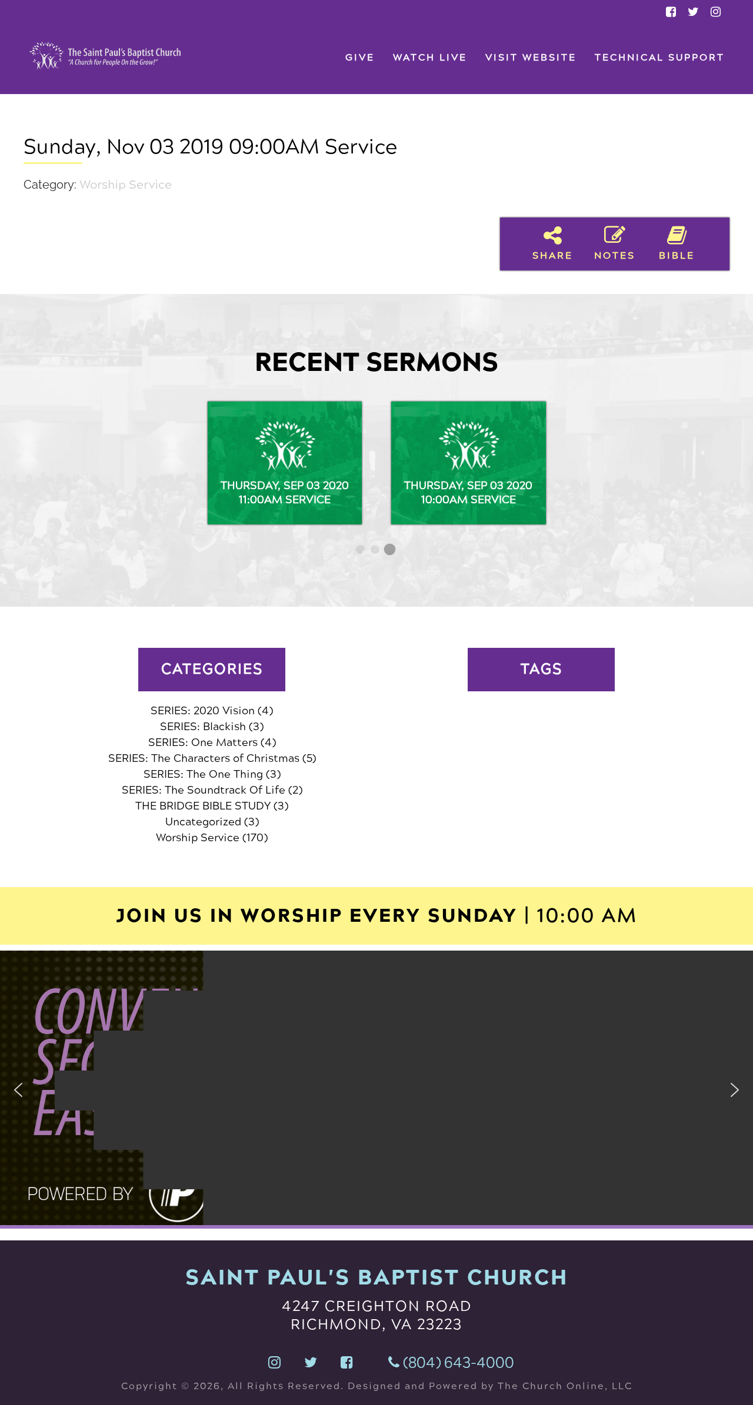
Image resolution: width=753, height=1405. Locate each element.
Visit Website (531, 57)
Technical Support (660, 57)
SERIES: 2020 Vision (203, 710)
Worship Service (125, 185)
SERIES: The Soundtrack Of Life (203, 790)
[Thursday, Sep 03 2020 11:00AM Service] (285, 463)
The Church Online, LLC (563, 1385)
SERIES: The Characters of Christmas (203, 758)
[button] (18, 1089)
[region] (376, 1090)
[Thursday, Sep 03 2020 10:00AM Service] (468, 463)
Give (360, 57)
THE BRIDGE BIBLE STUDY (203, 805)
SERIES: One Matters (203, 742)
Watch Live (430, 57)
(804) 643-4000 (456, 1362)
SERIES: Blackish (203, 726)
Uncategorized (203, 821)
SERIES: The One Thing (203, 774)
